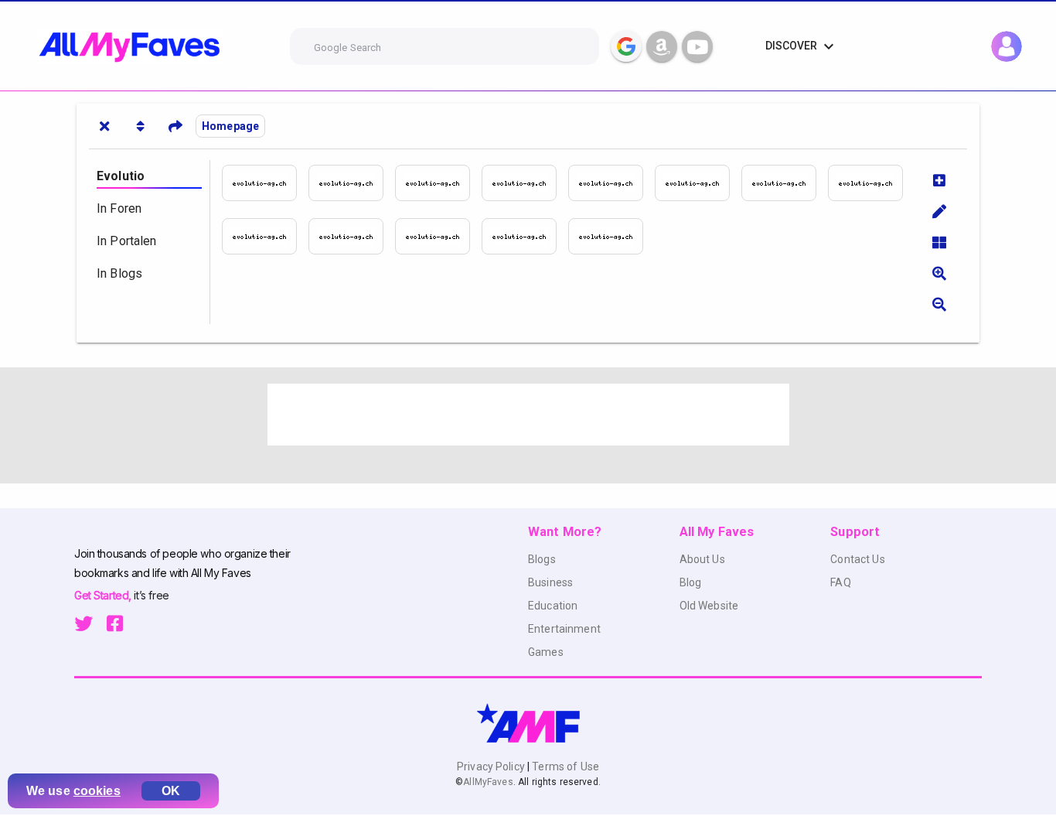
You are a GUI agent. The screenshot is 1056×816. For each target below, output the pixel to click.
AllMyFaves (488, 782)
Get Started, (104, 595)
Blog (691, 582)
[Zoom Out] (939, 304)
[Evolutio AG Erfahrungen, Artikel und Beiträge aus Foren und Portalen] (525, 236)
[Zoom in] (939, 273)
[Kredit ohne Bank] (611, 183)
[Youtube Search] (697, 46)
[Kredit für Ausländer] (871, 183)
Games (546, 652)
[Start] (265, 183)
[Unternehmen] (351, 183)
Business (550, 582)
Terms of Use (564, 766)
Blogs (542, 559)
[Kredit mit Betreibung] (698, 183)
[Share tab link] (175, 126)
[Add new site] (939, 180)
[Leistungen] (438, 183)
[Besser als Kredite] (525, 183)
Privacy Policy (492, 766)
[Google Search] (626, 46)
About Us (702, 559)
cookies (97, 790)
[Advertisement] (528, 415)
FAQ (840, 582)
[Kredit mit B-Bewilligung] (265, 236)
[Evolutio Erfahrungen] (611, 236)
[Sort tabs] (139, 126)
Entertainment (564, 629)
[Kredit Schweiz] (438, 236)
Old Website (709, 605)
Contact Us (857, 559)
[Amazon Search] (661, 46)
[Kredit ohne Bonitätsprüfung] (351, 236)
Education (552, 605)
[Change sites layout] (939, 242)
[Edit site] (939, 211)
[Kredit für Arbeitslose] (784, 183)
